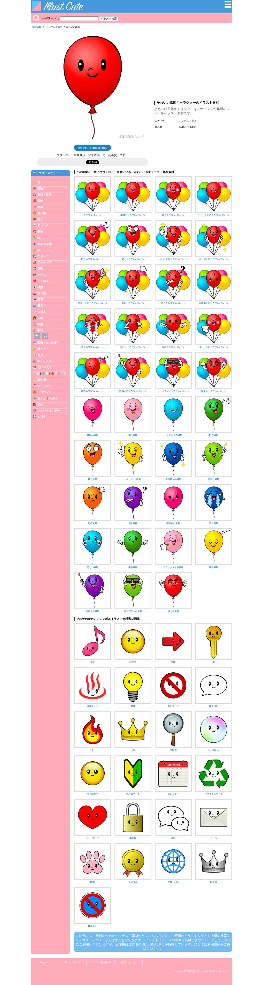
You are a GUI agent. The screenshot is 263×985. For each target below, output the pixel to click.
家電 (40, 299)
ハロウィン (44, 392)
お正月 (41, 398)
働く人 (41, 348)
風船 (60, 27)
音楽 (40, 268)
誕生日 (41, 379)
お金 (40, 355)
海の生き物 (44, 244)
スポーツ (43, 256)
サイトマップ (73, 962)
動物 (40, 231)
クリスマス (44, 386)
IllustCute (36, 27)
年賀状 (52, 398)
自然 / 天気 (44, 194)
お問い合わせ (129, 962)
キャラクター (46, 361)
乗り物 (41, 293)
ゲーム (41, 274)
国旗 (40, 287)
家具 (40, 305)
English (44, 962)
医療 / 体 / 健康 (47, 342)
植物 (40, 188)
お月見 (41, 416)
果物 (40, 200)
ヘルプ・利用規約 (100, 962)
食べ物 (41, 213)
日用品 (41, 311)
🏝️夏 (45, 373)
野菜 (40, 207)
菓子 (40, 219)
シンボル (50, 27)
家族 (40, 324)
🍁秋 (54, 373)
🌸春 (36, 373)
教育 (40, 330)
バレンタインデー (48, 410)
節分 (40, 404)
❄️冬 (63, 373)
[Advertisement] (193, 65)
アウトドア (44, 262)
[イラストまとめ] (228, 6)
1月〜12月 (44, 367)
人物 (40, 318)
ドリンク (43, 225)
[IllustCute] (58, 9)
